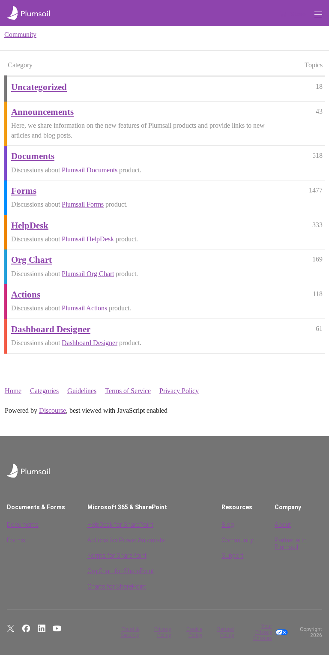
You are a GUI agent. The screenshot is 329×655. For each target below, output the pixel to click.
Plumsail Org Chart (88, 273)
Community (20, 34)
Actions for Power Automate (125, 540)
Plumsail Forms (83, 204)
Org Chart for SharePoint (120, 571)
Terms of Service (128, 390)
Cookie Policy (194, 632)
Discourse (52, 410)
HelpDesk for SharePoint (120, 524)
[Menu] (318, 14)
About (283, 524)
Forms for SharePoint (117, 555)
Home (13, 390)
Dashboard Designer (89, 342)
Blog (227, 524)
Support (232, 555)
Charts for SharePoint (116, 586)
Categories (44, 390)
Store (298, 14)
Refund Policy (225, 632)
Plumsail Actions (84, 308)
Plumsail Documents (89, 170)
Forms (16, 540)
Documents (23, 524)
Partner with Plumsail (291, 543)
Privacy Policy (179, 390)
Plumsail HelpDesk (88, 239)
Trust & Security (129, 632)
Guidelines (81, 390)
